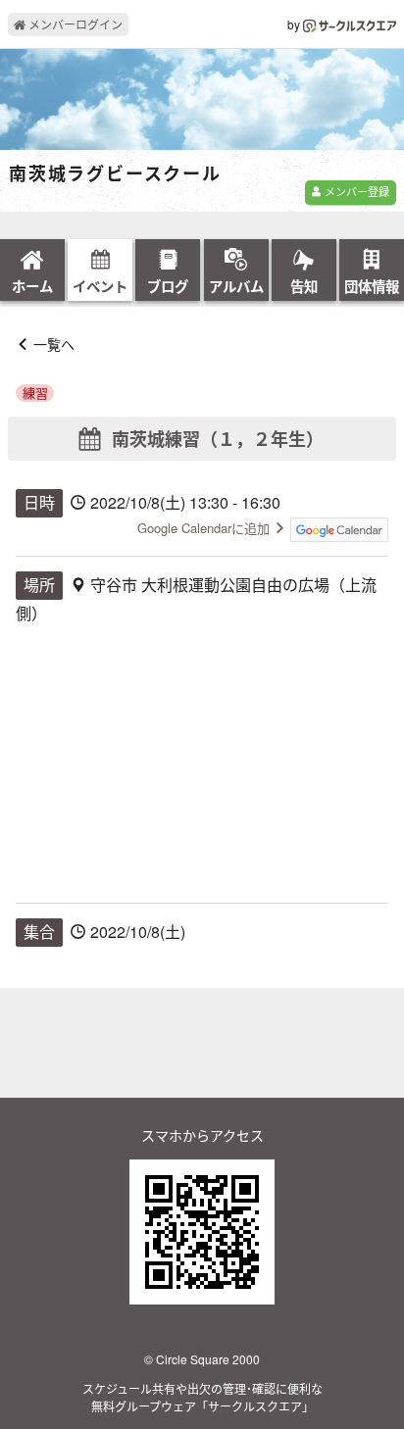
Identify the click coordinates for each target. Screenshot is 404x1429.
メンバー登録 (355, 191)
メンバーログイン (74, 24)
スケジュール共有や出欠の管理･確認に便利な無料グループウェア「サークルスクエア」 (202, 1397)
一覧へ (54, 344)
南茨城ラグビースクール (115, 174)
